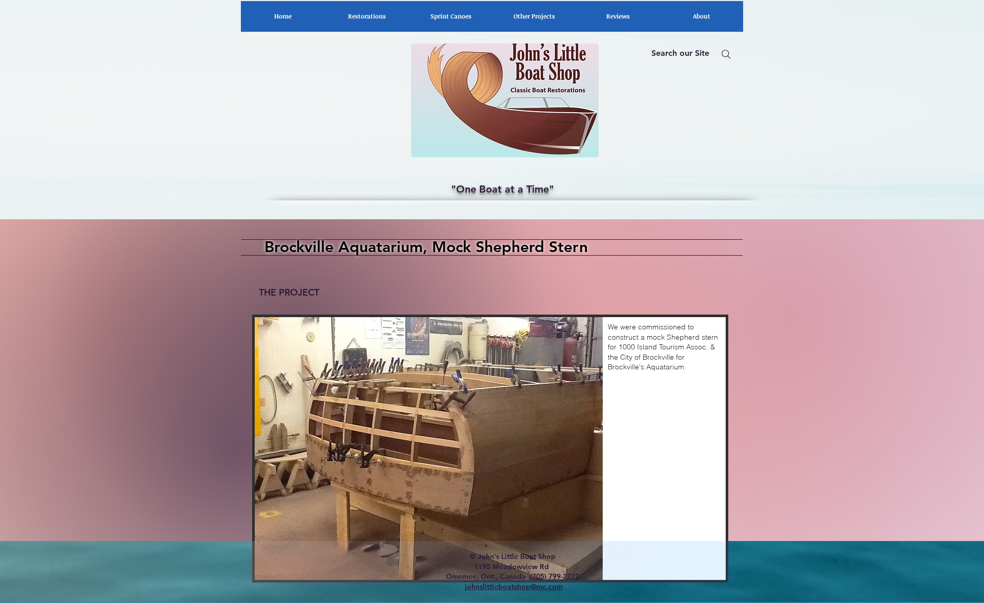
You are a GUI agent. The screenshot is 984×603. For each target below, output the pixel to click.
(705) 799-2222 (554, 576)
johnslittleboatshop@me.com (514, 586)
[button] (490, 449)
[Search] (726, 54)
